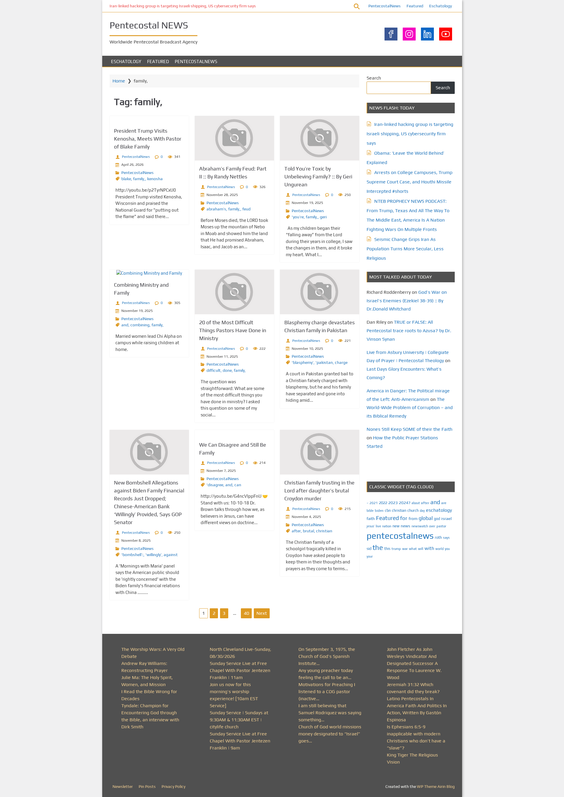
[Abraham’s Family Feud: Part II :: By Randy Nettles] (234, 138)
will (420, 549)
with (429, 548)
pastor (441, 526)
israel (446, 518)
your (370, 556)
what (413, 549)
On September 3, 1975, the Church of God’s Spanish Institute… (326, 656)
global (426, 518)
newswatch (420, 526)
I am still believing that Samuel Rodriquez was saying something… (329, 712)
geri (323, 217)
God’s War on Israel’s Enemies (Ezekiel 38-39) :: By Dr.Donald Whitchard (407, 300)
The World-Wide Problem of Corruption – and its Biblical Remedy (410, 407)
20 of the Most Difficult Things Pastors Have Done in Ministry (232, 330)
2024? (404, 502)
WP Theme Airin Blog (436, 786)
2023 (393, 502)
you (447, 549)
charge (341, 362)
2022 (383, 503)
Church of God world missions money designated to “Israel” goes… (329, 734)
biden (379, 511)
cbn (388, 510)
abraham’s (216, 209)
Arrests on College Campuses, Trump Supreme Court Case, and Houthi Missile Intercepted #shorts (409, 182)
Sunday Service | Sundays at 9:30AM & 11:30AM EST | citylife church (239, 720)
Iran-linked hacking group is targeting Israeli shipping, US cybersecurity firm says (183, 6)
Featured (415, 6)
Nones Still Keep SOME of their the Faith (409, 429)
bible (370, 510)
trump (396, 549)
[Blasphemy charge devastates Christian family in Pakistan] (319, 292)
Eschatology (440, 6)
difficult (214, 370)
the (377, 547)
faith (371, 518)
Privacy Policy (173, 786)
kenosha (155, 178)
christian (324, 530)
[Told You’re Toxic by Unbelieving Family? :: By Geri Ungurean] (319, 138)
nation (386, 526)
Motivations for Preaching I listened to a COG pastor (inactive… (326, 691)
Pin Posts (147, 786)
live (378, 526)
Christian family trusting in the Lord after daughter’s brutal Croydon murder (319, 490)
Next (261, 613)
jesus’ (371, 526)
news (405, 526)
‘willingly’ (153, 554)
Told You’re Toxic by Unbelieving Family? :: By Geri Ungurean (318, 177)
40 (246, 613)
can (237, 484)
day (422, 510)
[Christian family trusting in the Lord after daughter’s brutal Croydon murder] (319, 452)
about (416, 503)
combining (140, 324)
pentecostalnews (400, 536)
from (413, 518)
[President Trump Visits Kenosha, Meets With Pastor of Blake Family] (149, 119)
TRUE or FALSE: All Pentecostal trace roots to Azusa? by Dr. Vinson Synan (409, 330)
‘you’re (298, 217)
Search (374, 78)
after (296, 530)
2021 (374, 503)
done (227, 370)
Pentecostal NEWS (149, 25)
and (124, 324)
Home (119, 81)
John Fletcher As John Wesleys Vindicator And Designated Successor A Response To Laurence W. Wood (414, 663)
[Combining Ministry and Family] (149, 273)
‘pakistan (324, 362)
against (171, 554)
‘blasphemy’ (302, 362)
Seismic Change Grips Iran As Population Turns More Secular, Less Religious (405, 249)
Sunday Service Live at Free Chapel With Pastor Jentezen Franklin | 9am (240, 741)
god (437, 518)
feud (246, 209)
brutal (308, 530)
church (413, 510)
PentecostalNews (384, 6)
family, (139, 178)
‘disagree (215, 484)
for (403, 518)
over (432, 526)
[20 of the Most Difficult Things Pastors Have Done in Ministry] (234, 292)
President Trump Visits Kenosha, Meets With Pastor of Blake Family (147, 139)
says (446, 538)
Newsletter (123, 786)
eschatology (439, 510)
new (396, 526)
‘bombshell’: (132, 554)
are (443, 503)
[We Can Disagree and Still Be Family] (234, 433)
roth (438, 537)
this (387, 548)
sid (369, 548)
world (439, 549)
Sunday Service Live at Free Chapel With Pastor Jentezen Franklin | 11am (240, 670)
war (405, 549)
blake (126, 178)
